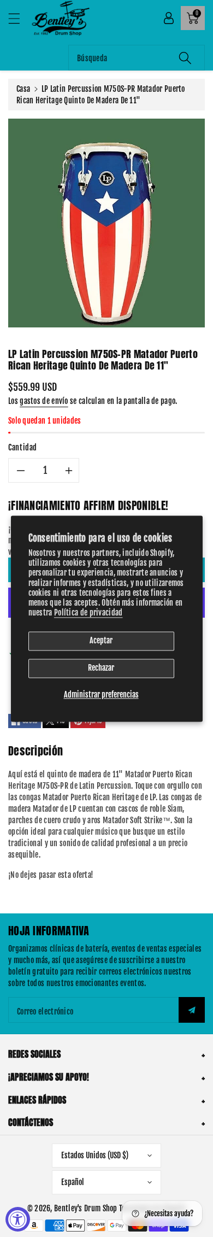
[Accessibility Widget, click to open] (17, 1219)
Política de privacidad (88, 613)
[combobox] (136, 57)
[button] (19, 18)
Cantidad (22, 447)
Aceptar (101, 641)
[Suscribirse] (192, 1010)
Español (72, 1182)
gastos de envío (44, 401)
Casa (23, 88)
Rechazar (101, 668)
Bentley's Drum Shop (85, 1208)
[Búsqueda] (185, 57)
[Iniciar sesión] (169, 18)
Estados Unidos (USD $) (94, 1155)
